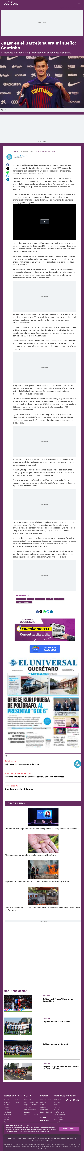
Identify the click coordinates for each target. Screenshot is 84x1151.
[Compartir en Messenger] (7, 175)
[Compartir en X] (7, 168)
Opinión (9, 756)
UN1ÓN (56, 1109)
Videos (17, 1102)
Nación (6, 1104)
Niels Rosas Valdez (13, 786)
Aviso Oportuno (60, 1114)
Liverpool (40, 599)
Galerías (18, 1100)
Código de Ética (33, 1138)
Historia (73, 1138)
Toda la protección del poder (19, 789)
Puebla (42, 1104)
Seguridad (7, 1102)
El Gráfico (58, 1100)
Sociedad (7, 1100)
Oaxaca (43, 1102)
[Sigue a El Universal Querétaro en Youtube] (78, 1100)
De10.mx (57, 1102)
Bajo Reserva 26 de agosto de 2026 (22, 764)
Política (6, 1107)
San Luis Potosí (45, 1100)
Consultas (58, 1122)
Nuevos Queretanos (31, 1114)
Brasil (31, 599)
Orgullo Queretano (31, 1104)
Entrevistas (28, 1100)
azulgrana (59, 599)
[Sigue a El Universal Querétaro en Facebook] (68, 1100)
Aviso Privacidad (63, 1138)
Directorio (11, 1138)
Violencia (43, 1138)
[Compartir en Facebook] (7, 164)
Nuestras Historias (31, 1102)
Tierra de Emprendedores (30, 1108)
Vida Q (6, 1122)
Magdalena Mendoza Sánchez (18, 773)
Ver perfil (18, 157)
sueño (49, 599)
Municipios (7, 1114)
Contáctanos (21, 1138)
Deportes (16, 151)
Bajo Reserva (10, 761)
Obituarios (58, 1117)
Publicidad (52, 1138)
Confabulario (59, 1112)
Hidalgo (43, 1107)
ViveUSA (57, 1107)
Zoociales (27, 1112)
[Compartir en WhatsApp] (7, 172)
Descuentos (58, 1119)
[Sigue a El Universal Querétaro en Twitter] (71, 1100)
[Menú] (79, 3)
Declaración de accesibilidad (42, 1141)
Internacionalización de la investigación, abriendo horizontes (34, 776)
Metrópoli (7, 1112)
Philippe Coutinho (24, 602)
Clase (56, 1104)
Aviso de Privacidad (42, 1131)
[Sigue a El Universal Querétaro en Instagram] (74, 1100)
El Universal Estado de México (46, 1111)
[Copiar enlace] (7, 179)
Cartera (6, 1109)
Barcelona (21, 599)
